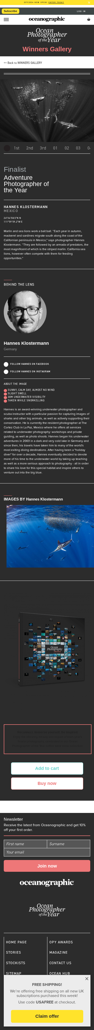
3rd (43, 148)
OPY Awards (61, 942)
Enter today (56, 2)
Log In (82, 11)
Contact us (60, 962)
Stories (13, 952)
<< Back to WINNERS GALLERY (23, 63)
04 (89, 148)
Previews (7, 148)
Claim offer (47, 1016)
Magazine (58, 952)
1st (16, 148)
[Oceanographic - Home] (47, 19)
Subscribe (10, 11)
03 (78, 148)
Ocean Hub (59, 973)
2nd (29, 148)
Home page (16, 942)
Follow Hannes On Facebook (29, 364)
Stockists (15, 962)
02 (67, 148)
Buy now (47, 783)
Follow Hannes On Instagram (30, 371)
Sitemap (14, 973)
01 (55, 148)
